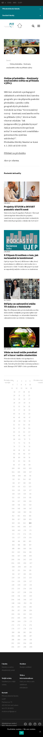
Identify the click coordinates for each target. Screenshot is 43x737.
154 (24, 516)
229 (19, 585)
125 (19, 490)
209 (19, 567)
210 (25, 567)
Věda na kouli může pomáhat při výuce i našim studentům (20, 354)
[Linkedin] (34, 724)
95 (29, 461)
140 (13, 505)
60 (14, 432)
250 (25, 603)
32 (14, 407)
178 (24, 538)
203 (30, 560)
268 (13, 621)
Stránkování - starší (38, 381)
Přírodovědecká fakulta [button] (11, 9)
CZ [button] (3, 3)
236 (13, 592)
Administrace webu (9, 723)
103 (30, 468)
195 (30, 552)
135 (30, 498)
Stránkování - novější (8, 381)
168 (13, 530)
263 (30, 614)
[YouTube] (39, 724)
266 (24, 618)
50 (24, 421)
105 (19, 472)
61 (19, 432)
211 (31, 567)
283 (30, 632)
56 (14, 428)
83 (29, 450)
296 (12, 647)
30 (24, 403)
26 (24, 399)
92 (14, 461)
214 (24, 570)
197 (19, 556)
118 (24, 483)
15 (31, 388)
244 (12, 600)
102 (24, 468)
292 (12, 643)
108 (13, 476)
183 (30, 541)
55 (29, 425)
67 (29, 436)
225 (19, 581)
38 (24, 410)
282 (24, 632)
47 (29, 417)
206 (24, 563)
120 (13, 487)
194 (24, 552)
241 (19, 596)
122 (24, 487)
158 (24, 519)
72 (14, 443)
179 (30, 538)
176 (13, 538)
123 (30, 487)
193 (19, 552)
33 (19, 407)
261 (19, 614)
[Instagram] (30, 724)
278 (24, 629)
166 (24, 527)
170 (25, 530)
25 (19, 399)
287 (30, 636)
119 (30, 483)
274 (24, 625)
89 (19, 458)
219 (30, 574)
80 (14, 450)
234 (24, 589)
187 (30, 545)
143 (30, 505)
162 (24, 523)
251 (31, 603)
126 (24, 490)
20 (14, 396)
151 (30, 512)
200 (12, 560)
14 (26, 388)
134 (24, 498)
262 (24, 614)
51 (29, 421)
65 (19, 436)
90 (24, 458)
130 (25, 494)
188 (13, 549)
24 (14, 399)
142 (24, 505)
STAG (9, 3)
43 (29, 414)
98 (24, 465)
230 (25, 585)
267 (31, 618)
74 (24, 443)
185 (19, 545)
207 (31, 563)
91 (29, 458)
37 (19, 410)
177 (19, 538)
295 (30, 643)
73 (19, 443)
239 (30, 592)
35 (29, 407)
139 (30, 501)
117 (19, 483)
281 (19, 632)
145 (19, 509)
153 (19, 516)
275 (30, 625)
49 (19, 421)
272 (13, 625)
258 (24, 610)
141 (19, 505)
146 (24, 509)
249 (19, 603)
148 (13, 512)
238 (24, 592)
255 (30, 607)
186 (24, 545)
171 (30, 530)
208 (13, 567)
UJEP (20, 3)
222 (24, 578)
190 (24, 549)
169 (19, 530)
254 (24, 607)
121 (19, 487)
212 (13, 570)
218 (24, 574)
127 (30, 490)
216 (13, 574)
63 (29, 432)
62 (24, 432)
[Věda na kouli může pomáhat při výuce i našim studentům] (21, 337)
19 (29, 392)
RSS (3, 725)
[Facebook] (25, 724)
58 (24, 428)
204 (12, 563)
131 (30, 494)
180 (13, 541)
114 (24, 479)
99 (29, 465)
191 (30, 549)
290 (24, 640)
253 (18, 607)
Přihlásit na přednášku (15, 153)
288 (13, 640)
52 (14, 425)
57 (19, 428)
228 (13, 585)
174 (24, 534)
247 (31, 600)
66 (24, 436)
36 (14, 410)
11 (12, 388)
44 (14, 417)
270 (25, 621)
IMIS (14, 3)
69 (19, 439)
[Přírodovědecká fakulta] (9, 25)
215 (30, 570)
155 (30, 516)
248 (13, 603)
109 (19, 476)
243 (30, 596)
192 (13, 552)
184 (13, 545)
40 (14, 414)
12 (16, 388)
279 (30, 629)
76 (14, 447)
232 (13, 589)
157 (19, 519)
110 (25, 476)
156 (13, 519)
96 (14, 465)
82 (24, 450)
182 (24, 541)
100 (13, 468)
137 (19, 501)
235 (30, 589)
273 (18, 625)
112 (14, 479)
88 (14, 458)
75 (29, 443)
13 (21, 388)
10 (30, 385)
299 (30, 647)
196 (13, 556)
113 (19, 479)
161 (19, 523)
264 (12, 618)
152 (13, 516)
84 (14, 454)
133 (19, 498)
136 (13, 501)
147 (30, 509)
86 (24, 454)
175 (30, 534)
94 (24, 461)
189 (19, 549)
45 (19, 417)
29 (19, 403)
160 (13, 523)
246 (24, 600)
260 (12, 614)
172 (13, 534)
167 (30, 527)
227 (30, 581)
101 (19, 468)
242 (24, 596)
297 (18, 647)
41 (19, 414)
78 (24, 447)
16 (14, 392)
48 (14, 421)
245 (18, 600)
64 (14, 436)
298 (24, 647)
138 (24, 501)
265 (18, 618)
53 (19, 425)
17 (19, 392)
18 (24, 392)
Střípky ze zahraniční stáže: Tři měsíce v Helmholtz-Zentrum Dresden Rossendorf (21, 306)
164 (13, 527)
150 (25, 512)
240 (12, 596)
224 (13, 581)
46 (24, 417)
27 (29, 399)
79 (29, 447)
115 (30, 479)
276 (13, 629)
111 (30, 476)
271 (31, 621)
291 (31, 640)
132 (13, 498)
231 (31, 585)
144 (13, 509)
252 (13, 607)
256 (13, 610)
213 (19, 570)
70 (24, 439)
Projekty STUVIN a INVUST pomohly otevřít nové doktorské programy (19, 209)
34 (24, 407)
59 (29, 428)
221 (19, 578)
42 (24, 414)
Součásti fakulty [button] (8, 15)
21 (19, 396)
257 (19, 610)
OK (21, 733)
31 (29, 403)
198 (24, 556)
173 (19, 534)
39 (29, 410)
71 (29, 439)
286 (24, 636)
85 (19, 454)
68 (14, 439)
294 (24, 643)
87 (29, 454)
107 (30, 472)
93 (19, 461)
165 (19, 527)
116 (14, 483)
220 (13, 578)
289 (18, 640)
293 (18, 643)
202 (24, 560)
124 (13, 490)
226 (24, 581)
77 (19, 447)
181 (19, 541)
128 (13, 494)
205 (18, 563)
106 (24, 472)
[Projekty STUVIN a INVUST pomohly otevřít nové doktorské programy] (21, 192)
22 (24, 396)
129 (19, 494)
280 (13, 632)
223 (30, 578)
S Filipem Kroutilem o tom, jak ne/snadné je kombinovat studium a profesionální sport (21, 258)
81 (19, 450)
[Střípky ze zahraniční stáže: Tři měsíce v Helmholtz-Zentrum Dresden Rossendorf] (21, 289)
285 (19, 636)
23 (29, 396)
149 (19, 512)
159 (30, 519)
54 (24, 425)
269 (19, 621)
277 (19, 629)
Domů (8, 60)
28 (14, 403)
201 (19, 560)
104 (13, 472)
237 (19, 592)
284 (13, 636)
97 (19, 465)
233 (18, 589)
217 (19, 574)
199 (30, 556)
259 (30, 610)
